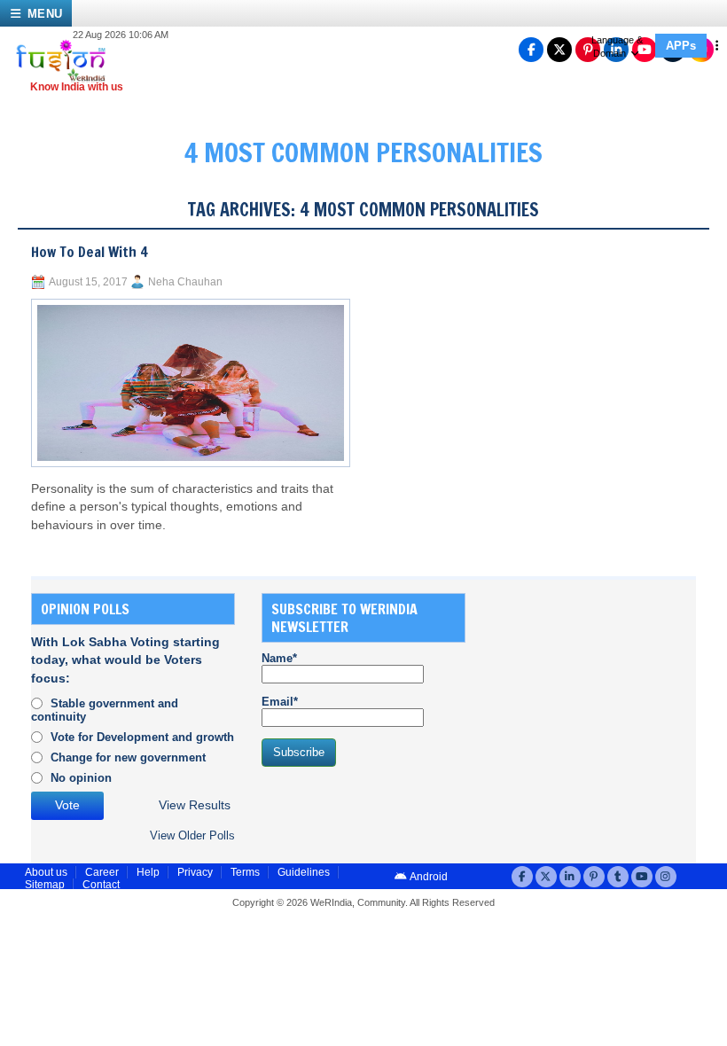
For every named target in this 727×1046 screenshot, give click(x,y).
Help (148, 872)
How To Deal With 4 (89, 252)
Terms (245, 872)
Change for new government (128, 757)
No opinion (81, 777)
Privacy (195, 872)
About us (46, 872)
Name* (279, 658)
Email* (280, 701)
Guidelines (304, 872)
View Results (195, 805)
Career (102, 872)
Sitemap (45, 884)
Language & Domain (617, 47)
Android (428, 876)
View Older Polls (192, 835)
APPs (681, 45)
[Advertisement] (609, 704)
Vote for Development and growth (142, 737)
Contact (101, 884)
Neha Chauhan (185, 282)
